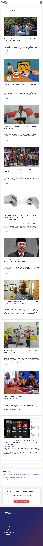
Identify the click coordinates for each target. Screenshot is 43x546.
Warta (12, 42)
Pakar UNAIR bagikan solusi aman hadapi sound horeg (13, 482)
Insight (16, 88)
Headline (12, 88)
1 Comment (6, 263)
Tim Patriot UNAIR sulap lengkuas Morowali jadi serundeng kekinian (15, 477)
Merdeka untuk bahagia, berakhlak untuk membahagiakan (13, 483)
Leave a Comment (7, 42)
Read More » (6, 52)
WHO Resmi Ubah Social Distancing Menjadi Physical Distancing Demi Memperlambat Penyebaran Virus (21, 217)
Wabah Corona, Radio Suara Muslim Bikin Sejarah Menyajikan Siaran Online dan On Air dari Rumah (21, 442)
